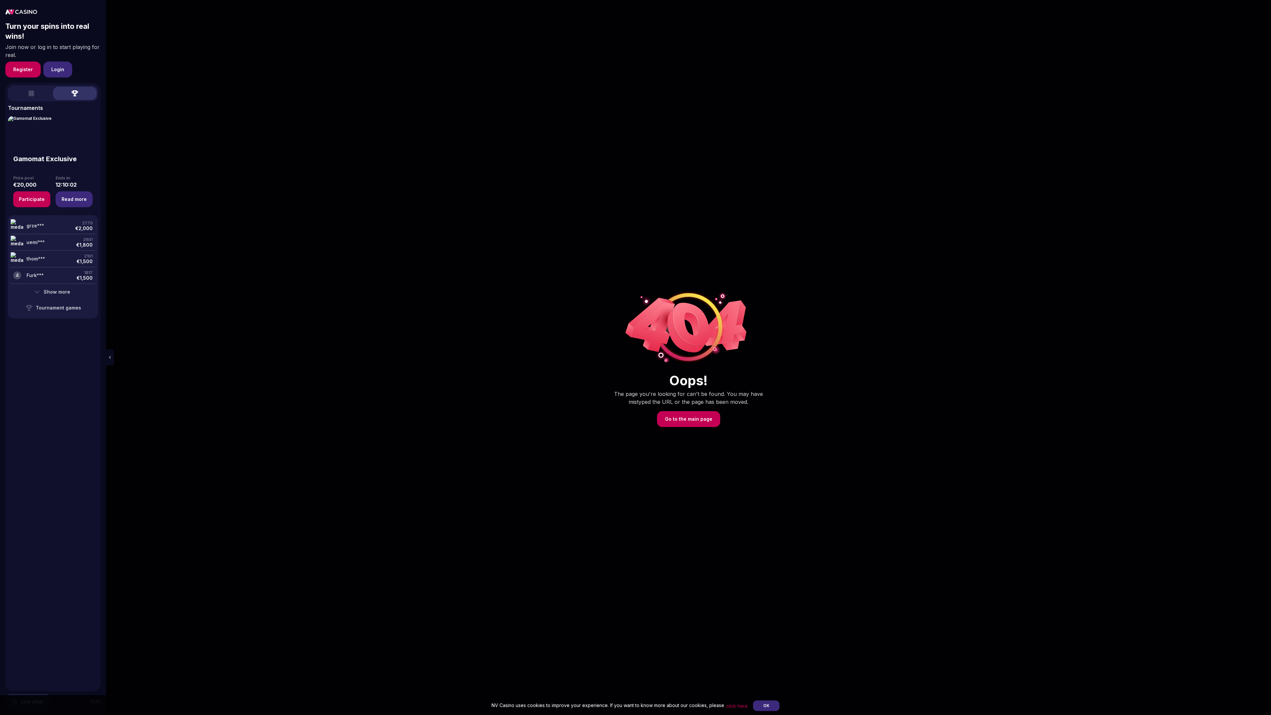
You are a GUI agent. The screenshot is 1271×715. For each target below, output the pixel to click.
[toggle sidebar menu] (110, 357)
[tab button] (31, 93)
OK (766, 705)
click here (737, 706)
